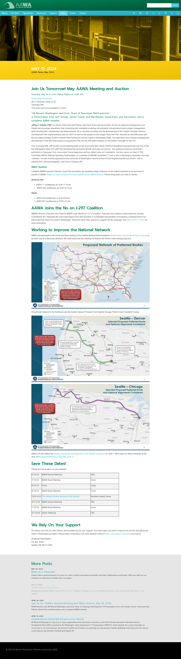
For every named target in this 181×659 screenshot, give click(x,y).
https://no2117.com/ (135, 220)
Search (175, 5)
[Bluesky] (140, 13)
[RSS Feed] (172, 13)
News (63, 13)
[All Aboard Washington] (17, 5)
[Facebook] (147, 13)
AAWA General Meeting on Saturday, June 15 (55, 457)
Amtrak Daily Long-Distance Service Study (128, 235)
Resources (41, 13)
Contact (83, 13)
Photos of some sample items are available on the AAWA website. (75, 174)
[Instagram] (153, 13)
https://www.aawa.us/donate (117, 534)
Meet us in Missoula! (43, 572)
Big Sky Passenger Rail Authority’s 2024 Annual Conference (79, 454)
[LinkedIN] (159, 13)
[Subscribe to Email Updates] (178, 13)
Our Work (15, 13)
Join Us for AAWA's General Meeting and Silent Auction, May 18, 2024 (71, 603)
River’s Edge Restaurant (41, 98)
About (4, 13)
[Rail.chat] (165, 13)
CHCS (54, 649)
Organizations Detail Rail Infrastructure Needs (57, 619)
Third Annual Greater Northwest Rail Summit (60, 496)
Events (73, 13)
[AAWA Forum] (134, 13)
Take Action (28, 13)
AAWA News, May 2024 (44, 587)
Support (53, 13)
